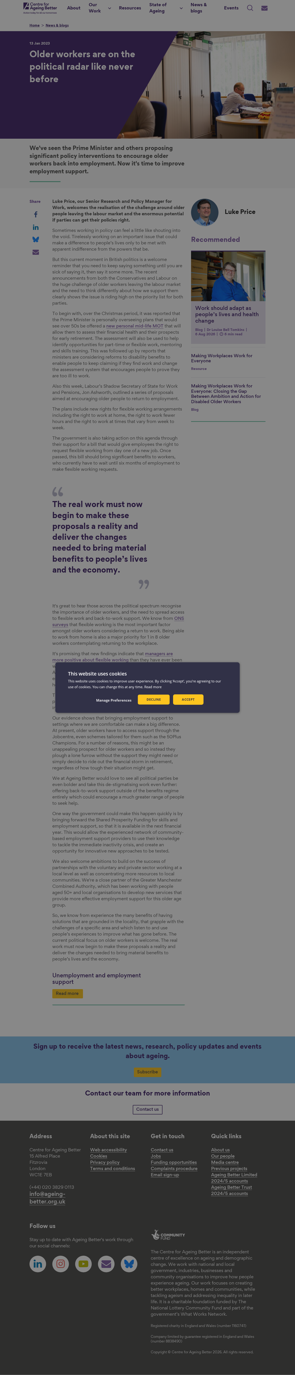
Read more (153, 686)
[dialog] (147, 687)
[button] (113, 700)
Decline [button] (154, 699)
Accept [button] (188, 699)
